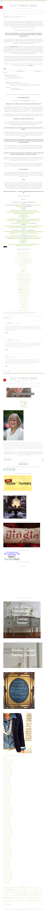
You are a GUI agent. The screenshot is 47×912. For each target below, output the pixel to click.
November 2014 (7, 832)
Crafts (22, 890)
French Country (38, 892)
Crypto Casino (23, 257)
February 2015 (7, 827)
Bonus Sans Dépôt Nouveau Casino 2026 (23, 275)
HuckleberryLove (36, 212)
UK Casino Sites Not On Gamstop (23, 255)
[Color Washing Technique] (22, 639)
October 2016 (7, 792)
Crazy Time (23, 267)
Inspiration (18, 897)
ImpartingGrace (23, 230)
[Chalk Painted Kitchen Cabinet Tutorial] (22, 668)
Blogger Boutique (30, 909)
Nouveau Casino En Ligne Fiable (23, 274)
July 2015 (6, 818)
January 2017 (7, 787)
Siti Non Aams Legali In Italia (23, 282)
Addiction (5, 887)
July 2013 (6, 860)
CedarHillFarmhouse (20, 220)
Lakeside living (26, 897)
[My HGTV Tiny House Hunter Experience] (17, 492)
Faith (40, 890)
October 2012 (7, 876)
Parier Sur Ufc (23, 269)
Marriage (31, 897)
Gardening (17, 894)
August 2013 (6, 858)
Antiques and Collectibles (14, 887)
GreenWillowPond (19, 227)
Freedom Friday (18, 39)
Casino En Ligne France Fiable (23, 293)
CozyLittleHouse (37, 219)
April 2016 (6, 803)
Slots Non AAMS (23, 309)
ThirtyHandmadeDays (9, 237)
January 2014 (7, 850)
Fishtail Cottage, (27, 227)
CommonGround (17, 237)
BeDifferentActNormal (34, 244)
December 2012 (7, 872)
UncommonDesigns (10, 212)
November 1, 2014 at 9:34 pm (11, 357)
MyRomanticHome (14, 235)
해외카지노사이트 (23, 292)
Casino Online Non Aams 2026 (23, 285)
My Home (36, 897)
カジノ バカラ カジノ (23, 272)
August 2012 (6, 879)
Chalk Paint (30, 887)
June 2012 (6, 883)
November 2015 (7, 811)
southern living (34, 900)
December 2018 (7, 759)
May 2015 (6, 822)
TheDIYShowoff (21, 205)
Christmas (14, 890)
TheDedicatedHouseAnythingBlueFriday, (31, 238)
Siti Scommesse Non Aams (23, 283)
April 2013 (6, 865)
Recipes (15, 900)
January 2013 (7, 871)
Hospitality (14, 897)
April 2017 (6, 782)
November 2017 (7, 770)
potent (10, 77)
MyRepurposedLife (39, 231)
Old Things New (23, 5)
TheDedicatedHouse (33, 210)
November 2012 (7, 874)
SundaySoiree (23, 207)
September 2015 (7, 815)
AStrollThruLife (17, 219)
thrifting (9, 901)
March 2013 (6, 867)
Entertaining (36, 890)
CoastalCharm (30, 219)
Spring (40, 900)
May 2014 (6, 843)
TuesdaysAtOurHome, (25, 221)
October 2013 (7, 855)
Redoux (34, 237)
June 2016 (6, 799)
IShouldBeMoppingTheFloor (15, 210)
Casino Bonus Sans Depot (23, 276)
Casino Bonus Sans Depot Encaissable (23, 279)
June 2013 (6, 862)
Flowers (8, 892)
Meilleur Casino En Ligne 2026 (23, 297)
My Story (40, 897)
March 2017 (6, 784)
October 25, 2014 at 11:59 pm (14, 323)
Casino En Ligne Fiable (23, 300)
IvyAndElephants (16, 226)
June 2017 (6, 778)
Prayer (12, 900)
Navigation (23, 12)
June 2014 (6, 841)
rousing (39, 85)
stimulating (25, 85)
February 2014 (7, 848)
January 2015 (7, 829)
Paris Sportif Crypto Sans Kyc (23, 290)
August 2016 (6, 796)
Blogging (23, 887)
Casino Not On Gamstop (23, 254)
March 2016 (6, 804)
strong (19, 77)
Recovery (19, 900)
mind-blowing (16, 88)
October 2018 (7, 761)
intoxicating (14, 77)
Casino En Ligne (23, 296)
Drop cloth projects (30, 890)
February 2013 (7, 869)
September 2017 (7, 773)
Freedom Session (13, 46)
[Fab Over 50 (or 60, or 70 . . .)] (17, 754)
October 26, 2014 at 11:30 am (14, 340)
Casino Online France (23, 299)
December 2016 (7, 789)
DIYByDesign (23, 226)
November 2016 (7, 791)
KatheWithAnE (28, 220)
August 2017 (6, 775)
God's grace (23, 895)
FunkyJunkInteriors (12, 244)
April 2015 (6, 824)
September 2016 (7, 794)
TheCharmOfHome (11, 238)
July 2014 (6, 839)
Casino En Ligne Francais (23, 295)
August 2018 (6, 764)
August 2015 (6, 817)
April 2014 (6, 844)
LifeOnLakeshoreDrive (36, 205)
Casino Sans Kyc (23, 268)
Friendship (30, 312)
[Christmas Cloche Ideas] (14, 519)
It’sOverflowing (26, 244)
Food (11, 892)
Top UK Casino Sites (23, 251)
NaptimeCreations (11, 220)
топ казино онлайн (23, 306)
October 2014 (7, 834)
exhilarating (12, 85)
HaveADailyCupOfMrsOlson (9, 231)
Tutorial (12, 901)
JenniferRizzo (39, 237)
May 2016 (6, 801)
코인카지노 (23, 304)
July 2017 (6, 777)
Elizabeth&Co (24, 219)
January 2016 (7, 808)
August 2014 (6, 838)
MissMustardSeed (32, 235)
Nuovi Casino (23, 286)
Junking (22, 897)
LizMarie (30, 237)
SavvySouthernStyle (9, 226)
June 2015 (6, 820)
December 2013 (7, 851)
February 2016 (7, 806)
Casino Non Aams (23, 264)
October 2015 (7, 813)
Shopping (27, 900)
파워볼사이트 (23, 271)
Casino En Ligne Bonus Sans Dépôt (23, 278)
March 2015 (6, 825)
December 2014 (7, 831)
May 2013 (6, 864)
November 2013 (7, 853)
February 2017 (7, 785)
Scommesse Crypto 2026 (23, 281)
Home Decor (31, 895)
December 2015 (7, 810)
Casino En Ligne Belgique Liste (23, 261)
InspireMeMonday (23, 214)
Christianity (7, 890)
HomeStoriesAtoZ (10, 219)
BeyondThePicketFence (20, 231)
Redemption (23, 900)
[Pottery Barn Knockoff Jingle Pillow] (21, 548)
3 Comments (17, 17)
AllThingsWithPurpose (30, 231)
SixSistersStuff (19, 244)
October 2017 (7, 771)
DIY (25, 890)
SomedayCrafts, (12, 227)
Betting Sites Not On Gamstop (23, 253)
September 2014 (7, 836)
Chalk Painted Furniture (36, 887)
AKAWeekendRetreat (33, 233)
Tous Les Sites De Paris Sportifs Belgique (23, 262)
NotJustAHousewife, (35, 220)
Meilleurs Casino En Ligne (23, 310)
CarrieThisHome (16, 213)
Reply (6, 332)
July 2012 (6, 881)
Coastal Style (19, 890)
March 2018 (6, 766)
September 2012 (7, 878)
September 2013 (7, 857)
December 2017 (7, 768)
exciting (17, 85)
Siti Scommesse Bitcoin (23, 265)
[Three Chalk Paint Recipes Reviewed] (19, 709)
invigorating (30, 85)
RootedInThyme (19, 238)
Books (26, 887)
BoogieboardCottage (28, 212)
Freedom (10, 312)
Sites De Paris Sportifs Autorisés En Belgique (23, 258)
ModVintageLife (25, 210)
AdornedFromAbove (38, 226)
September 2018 (7, 763)
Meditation (34, 312)
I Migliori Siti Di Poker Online (23, 307)
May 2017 (6, 780)
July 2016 (6, 797)
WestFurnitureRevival (19, 212)
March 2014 (6, 846)
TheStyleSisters (30, 226)
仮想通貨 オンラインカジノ (23, 289)
